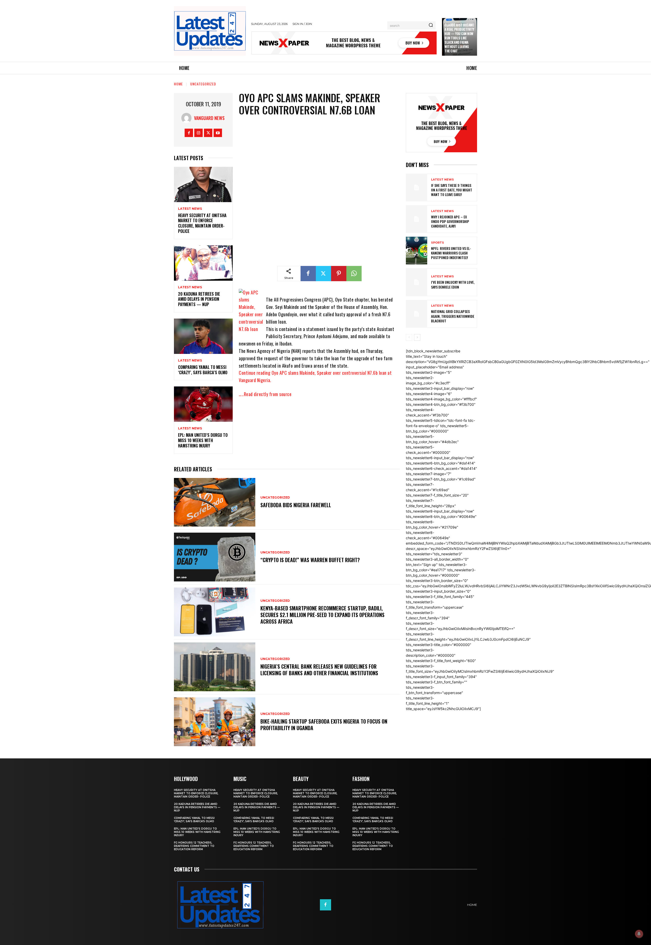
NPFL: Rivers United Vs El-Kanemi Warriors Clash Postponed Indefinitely (451, 253)
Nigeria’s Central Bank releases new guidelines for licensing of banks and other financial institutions (319, 670)
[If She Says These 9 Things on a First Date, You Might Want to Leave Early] (416, 187)
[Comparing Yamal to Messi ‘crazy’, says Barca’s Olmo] (203, 336)
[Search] (431, 25)
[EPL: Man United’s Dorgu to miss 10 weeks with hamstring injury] (203, 404)
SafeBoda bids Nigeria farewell (295, 505)
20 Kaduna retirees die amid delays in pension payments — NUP (199, 299)
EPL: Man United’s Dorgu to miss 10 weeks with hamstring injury (203, 440)
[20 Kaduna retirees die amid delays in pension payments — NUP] (203, 263)
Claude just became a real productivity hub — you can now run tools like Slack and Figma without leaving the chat (459, 37)
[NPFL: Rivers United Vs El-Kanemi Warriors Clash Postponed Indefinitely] (416, 250)
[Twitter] (208, 133)
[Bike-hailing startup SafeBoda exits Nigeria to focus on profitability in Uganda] (214, 721)
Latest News (190, 208)
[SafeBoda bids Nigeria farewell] (214, 502)
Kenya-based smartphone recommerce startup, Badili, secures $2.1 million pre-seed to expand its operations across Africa (322, 614)
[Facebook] (189, 133)
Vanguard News (209, 118)
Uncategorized (203, 83)
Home (178, 83)
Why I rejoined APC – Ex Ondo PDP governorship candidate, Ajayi (450, 221)
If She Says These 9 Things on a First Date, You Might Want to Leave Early (451, 190)
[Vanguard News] (187, 118)
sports (437, 242)
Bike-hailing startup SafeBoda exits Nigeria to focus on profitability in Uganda (323, 724)
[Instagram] (198, 133)
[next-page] (417, 337)
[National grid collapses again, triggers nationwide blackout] (416, 314)
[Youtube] (218, 133)
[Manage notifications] (639, 934)
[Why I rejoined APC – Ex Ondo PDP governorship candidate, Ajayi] (416, 219)
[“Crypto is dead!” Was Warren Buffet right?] (214, 557)
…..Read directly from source (265, 394)
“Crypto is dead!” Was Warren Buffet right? (310, 560)
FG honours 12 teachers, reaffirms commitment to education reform (194, 846)
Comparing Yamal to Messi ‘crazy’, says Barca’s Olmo (202, 370)
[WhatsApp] (354, 273)
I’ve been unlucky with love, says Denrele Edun (453, 284)
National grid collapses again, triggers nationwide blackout (452, 316)
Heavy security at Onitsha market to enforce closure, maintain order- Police (202, 223)
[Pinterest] (338, 273)
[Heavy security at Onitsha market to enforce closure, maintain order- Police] (203, 184)
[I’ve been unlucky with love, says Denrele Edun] (416, 282)
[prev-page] (409, 337)
